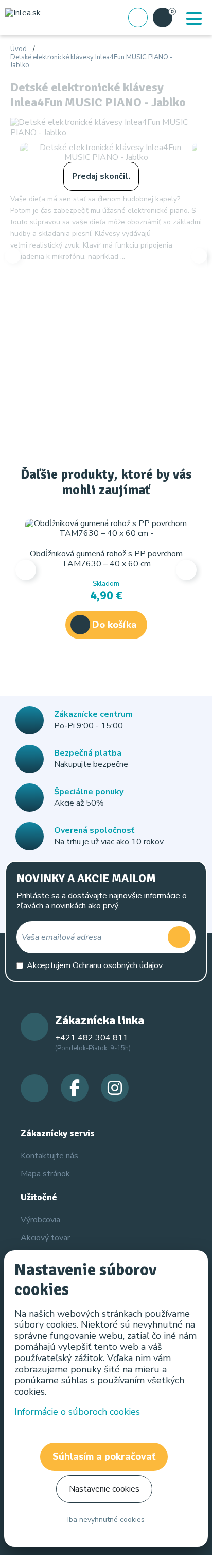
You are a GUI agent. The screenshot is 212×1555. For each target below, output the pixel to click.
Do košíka (114, 624)
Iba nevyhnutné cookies (106, 1520)
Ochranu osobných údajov (118, 965)
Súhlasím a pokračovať (103, 1456)
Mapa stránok (45, 1174)
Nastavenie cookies (104, 1489)
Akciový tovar (45, 1237)
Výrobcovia (40, 1219)
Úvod (18, 49)
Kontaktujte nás (49, 1155)
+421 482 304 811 (91, 1037)
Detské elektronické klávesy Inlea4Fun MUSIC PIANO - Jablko (91, 62)
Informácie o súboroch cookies (77, 1411)
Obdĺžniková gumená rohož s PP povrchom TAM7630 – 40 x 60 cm (106, 558)
